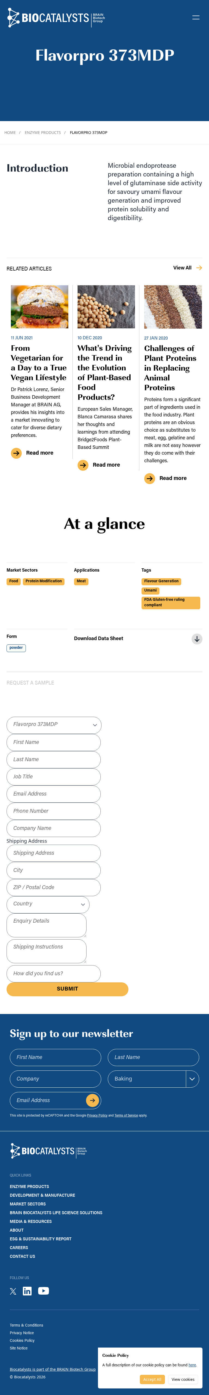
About (17, 1230)
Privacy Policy (97, 1115)
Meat (81, 581)
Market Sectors (28, 1204)
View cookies (183, 1379)
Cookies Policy (22, 1341)
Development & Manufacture (42, 1195)
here (192, 1365)
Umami (150, 591)
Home (12, 132)
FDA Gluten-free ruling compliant (164, 602)
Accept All (152, 1379)
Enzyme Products (45, 132)
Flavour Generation (161, 581)
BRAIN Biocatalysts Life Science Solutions (56, 1212)
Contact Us (22, 1256)
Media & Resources (31, 1221)
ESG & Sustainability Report (41, 1238)
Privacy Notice (22, 1333)
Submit (67, 989)
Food (13, 581)
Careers (19, 1247)
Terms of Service (126, 1115)
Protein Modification (44, 581)
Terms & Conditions (26, 1326)
